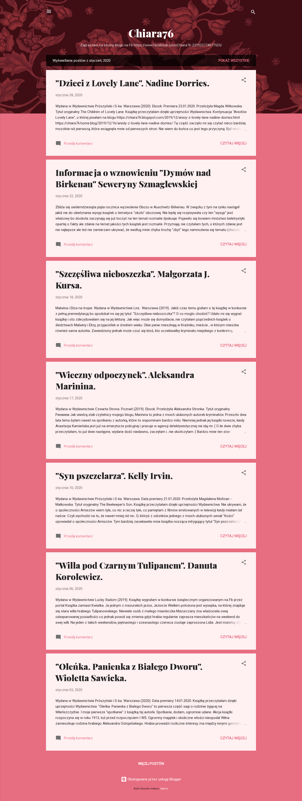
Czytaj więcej (233, 143)
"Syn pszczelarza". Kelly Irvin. (114, 475)
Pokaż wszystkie (233, 60)
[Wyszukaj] (253, 13)
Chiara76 (151, 33)
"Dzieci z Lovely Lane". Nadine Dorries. (132, 82)
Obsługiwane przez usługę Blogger (154, 779)
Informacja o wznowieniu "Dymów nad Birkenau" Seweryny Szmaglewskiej (133, 178)
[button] (244, 80)
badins (164, 788)
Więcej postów (151, 764)
